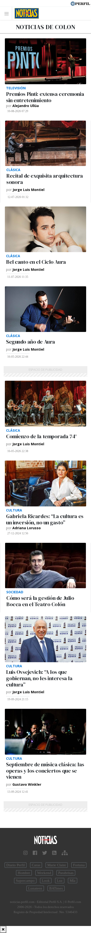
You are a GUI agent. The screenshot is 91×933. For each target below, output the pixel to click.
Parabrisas (66, 873)
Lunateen (35, 888)
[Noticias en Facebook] (35, 853)
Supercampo (25, 881)
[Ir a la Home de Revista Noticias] (25, 13)
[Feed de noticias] (54, 853)
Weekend (44, 873)
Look (46, 881)
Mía (72, 881)
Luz (60, 881)
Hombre (24, 873)
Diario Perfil (15, 865)
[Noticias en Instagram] (25, 853)
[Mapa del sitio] (65, 853)
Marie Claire (56, 865)
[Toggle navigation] (8, 13)
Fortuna (79, 865)
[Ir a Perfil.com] (80, 3)
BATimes (56, 888)
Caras (36, 865)
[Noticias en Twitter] (44, 853)
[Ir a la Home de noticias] (45, 840)
